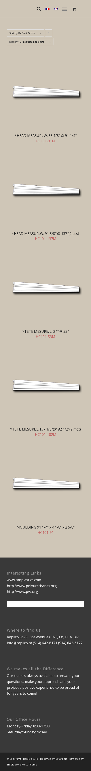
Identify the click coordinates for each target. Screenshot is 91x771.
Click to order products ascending (48, 34)
